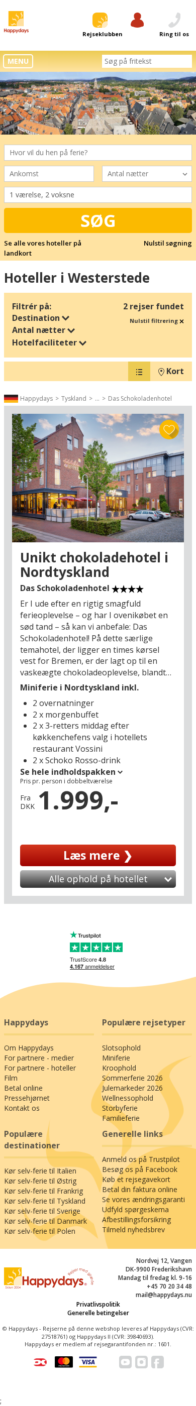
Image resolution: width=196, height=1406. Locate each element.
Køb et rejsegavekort (136, 1179)
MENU (18, 61)
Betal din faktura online (139, 1189)
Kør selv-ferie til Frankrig (43, 1191)
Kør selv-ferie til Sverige (42, 1211)
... (97, 398)
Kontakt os (22, 1108)
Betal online (23, 1088)
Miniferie (116, 1058)
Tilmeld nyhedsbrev (133, 1229)
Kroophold (119, 1068)
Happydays (36, 398)
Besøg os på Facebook (139, 1169)
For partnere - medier (39, 1058)
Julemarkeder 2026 (132, 1088)
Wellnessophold (127, 1098)
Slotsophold (121, 1047)
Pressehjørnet (27, 1098)
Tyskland (73, 398)
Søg (98, 220)
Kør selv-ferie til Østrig (40, 1181)
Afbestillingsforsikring (136, 1219)
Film (11, 1078)
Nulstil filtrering (154, 320)
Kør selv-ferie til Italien (40, 1171)
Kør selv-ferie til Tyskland (44, 1201)
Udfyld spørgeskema (135, 1209)
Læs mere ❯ (98, 855)
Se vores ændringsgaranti (143, 1199)
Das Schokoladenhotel (140, 398)
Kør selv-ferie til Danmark (45, 1221)
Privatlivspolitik (98, 1304)
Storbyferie (120, 1108)
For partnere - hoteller (40, 1068)
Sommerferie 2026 (132, 1078)
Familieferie (121, 1118)
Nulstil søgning (168, 243)
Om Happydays (29, 1047)
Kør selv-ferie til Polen (39, 1231)
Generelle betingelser (98, 1313)
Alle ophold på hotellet (98, 879)
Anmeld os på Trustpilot (141, 1159)
